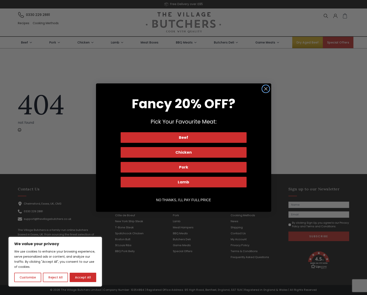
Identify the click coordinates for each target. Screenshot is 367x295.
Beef (183, 137)
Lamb (183, 182)
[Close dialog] (266, 89)
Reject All (55, 277)
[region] (55, 262)
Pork (183, 167)
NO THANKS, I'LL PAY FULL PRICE (183, 200)
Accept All (83, 277)
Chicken (183, 152)
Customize (28, 277)
